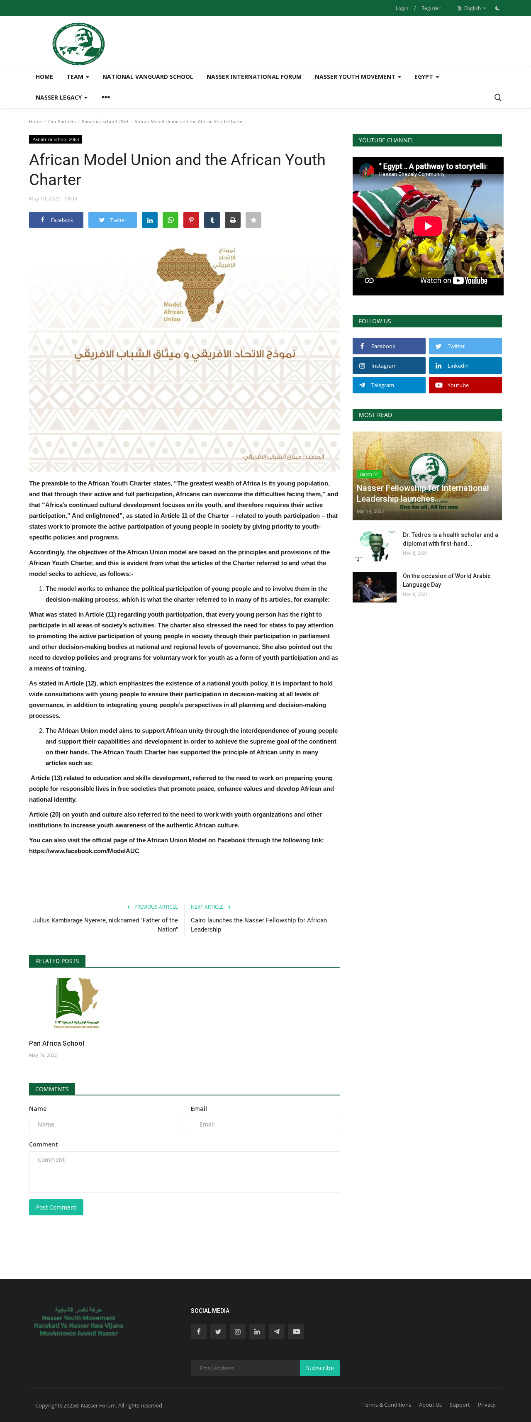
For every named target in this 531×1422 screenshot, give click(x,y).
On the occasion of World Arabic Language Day (447, 580)
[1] (497, 8)
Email (199, 1108)
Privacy (487, 1404)
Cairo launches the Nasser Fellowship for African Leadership (259, 925)
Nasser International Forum (254, 76)
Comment (43, 1144)
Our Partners (62, 121)
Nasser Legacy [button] (59, 97)
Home (44, 76)
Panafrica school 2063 (105, 121)
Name (37, 1108)
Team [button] (75, 76)
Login (402, 8)
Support (460, 1404)
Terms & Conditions (387, 1404)
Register (431, 8)
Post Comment (56, 1207)
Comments (52, 1089)
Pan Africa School (56, 1043)
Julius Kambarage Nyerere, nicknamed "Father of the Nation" (105, 925)
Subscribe (320, 1368)
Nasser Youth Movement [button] (356, 76)
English (472, 8)
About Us (430, 1404)
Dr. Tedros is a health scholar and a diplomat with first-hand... (450, 539)
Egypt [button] (424, 76)
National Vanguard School (147, 76)
